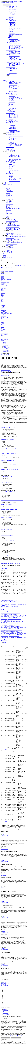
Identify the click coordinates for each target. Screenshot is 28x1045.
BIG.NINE (11, 26)
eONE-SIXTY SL (13, 9)
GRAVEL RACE (12, 108)
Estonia (2, 289)
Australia (2, 276)
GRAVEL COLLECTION (14, 181)
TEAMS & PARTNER (11, 50)
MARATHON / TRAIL (14, 86)
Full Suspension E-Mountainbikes (16, 136)
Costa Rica (3, 283)
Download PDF (4, 749)
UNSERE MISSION (13, 39)
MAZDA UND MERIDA (14, 64)
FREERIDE (11, 139)
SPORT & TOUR (13, 91)
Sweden (2, 331)
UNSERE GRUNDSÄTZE (15, 40)
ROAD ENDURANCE (14, 97)
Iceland (2, 295)
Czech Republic (4, 285)
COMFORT (11, 142)
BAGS (10, 164)
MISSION (11, 35)
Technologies (6, 350)
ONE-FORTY (12, 24)
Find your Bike (9, 74)
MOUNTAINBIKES (10, 81)
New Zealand (3, 316)
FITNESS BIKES (13, 128)
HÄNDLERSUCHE (10, 77)
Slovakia (2, 327)
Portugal (2, 322)
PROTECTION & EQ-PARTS (15, 159)
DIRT (10, 30)
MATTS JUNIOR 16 (13, 117)
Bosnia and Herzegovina (6, 279)
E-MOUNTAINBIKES (11, 134)
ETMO (10, 8)
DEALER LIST (12, 60)
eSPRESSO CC (12, 18)
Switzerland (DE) (4, 333)
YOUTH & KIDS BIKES (14, 131)
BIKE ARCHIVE (10, 122)
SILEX (10, 36)
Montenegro (3, 310)
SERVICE (8, 54)
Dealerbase (5, 1013)
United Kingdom (4, 339)
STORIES (11, 69)
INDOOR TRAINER (13, 121)
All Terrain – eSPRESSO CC (15, 145)
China (2, 280)
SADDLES (11, 158)
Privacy (5, 1011)
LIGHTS (11, 166)
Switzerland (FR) (4, 334)
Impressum (5, 1010)
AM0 (4, 642)
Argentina (3, 274)
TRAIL (10, 87)
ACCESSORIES (9, 161)
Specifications (6, 343)
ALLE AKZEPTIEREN (5, 1038)
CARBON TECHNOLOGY (15, 43)
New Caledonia (4, 314)
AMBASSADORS (13, 52)
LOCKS (10, 172)
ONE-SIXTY (12, 22)
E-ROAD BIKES (10, 147)
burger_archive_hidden (11, 71)
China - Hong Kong (5, 282)
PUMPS (10, 168)
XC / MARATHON (13, 85)
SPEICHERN (22, 1043)
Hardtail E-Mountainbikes (14, 141)
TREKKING (9, 110)
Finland (2, 290)
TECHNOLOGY (10, 42)
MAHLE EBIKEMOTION (15, 48)
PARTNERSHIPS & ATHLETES (16, 53)
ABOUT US (9, 37)
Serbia (2, 324)
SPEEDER (11, 104)
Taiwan (2, 335)
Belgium (2, 278)
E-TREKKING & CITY (11, 143)
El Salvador (3, 288)
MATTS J (11, 119)
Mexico (2, 308)
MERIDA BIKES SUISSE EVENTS (17, 63)
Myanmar (3, 311)
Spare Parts (5, 348)
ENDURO (11, 90)
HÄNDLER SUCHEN (6, 371)
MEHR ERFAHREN (5, 370)
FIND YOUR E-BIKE (11, 150)
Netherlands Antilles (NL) (6, 313)
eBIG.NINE (11, 16)
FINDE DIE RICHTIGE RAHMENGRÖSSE (14, 56)
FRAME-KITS (12, 102)
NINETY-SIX (12, 25)
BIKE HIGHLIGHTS (11, 19)
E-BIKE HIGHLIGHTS (11, 6)
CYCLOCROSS (12, 126)
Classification (6, 351)
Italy (1, 300)
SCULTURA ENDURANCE (15, 34)
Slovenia (2, 328)
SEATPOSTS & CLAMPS (14, 156)
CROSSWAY (12, 111)
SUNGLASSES (12, 179)
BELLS (10, 167)
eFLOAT (11, 12)
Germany (3, 293)
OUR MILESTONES (13, 41)
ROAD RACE (12, 96)
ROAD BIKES (9, 93)
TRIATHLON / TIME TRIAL (15, 98)
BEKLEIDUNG (9, 173)
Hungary (2, 294)
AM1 (4, 643)
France (2, 291)
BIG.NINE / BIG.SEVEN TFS (15, 28)
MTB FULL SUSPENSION (15, 82)
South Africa (3, 329)
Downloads (5, 346)
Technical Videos (7, 347)
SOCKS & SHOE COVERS (15, 178)
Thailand (2, 336)
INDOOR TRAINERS (11, 120)
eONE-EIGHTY (12, 11)
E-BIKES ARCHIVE (10, 149)
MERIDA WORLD (10, 67)
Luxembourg (3, 306)
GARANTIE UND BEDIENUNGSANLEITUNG (15, 59)
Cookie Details (4, 1039)
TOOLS (10, 171)
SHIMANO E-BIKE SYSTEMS (16, 47)
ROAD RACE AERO (13, 94)
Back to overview (4, 835)
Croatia (2, 284)
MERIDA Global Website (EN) (7, 271)
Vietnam (2, 340)
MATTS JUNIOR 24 (13, 115)
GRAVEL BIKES (13, 127)
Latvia (2, 304)
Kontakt (5, 1009)
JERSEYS (11, 175)
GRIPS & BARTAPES (14, 155)
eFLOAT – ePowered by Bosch (15, 144)
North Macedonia (4, 317)
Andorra (2, 273)
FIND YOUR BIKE (10, 132)
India (2, 296)
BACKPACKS (12, 162)
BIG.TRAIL (11, 29)
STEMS (10, 154)
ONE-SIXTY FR (12, 23)
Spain (2, 330)
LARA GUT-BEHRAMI (14, 51)
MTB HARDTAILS (13, 83)
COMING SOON (13, 73)
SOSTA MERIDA (13, 65)
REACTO (11, 31)
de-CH (4, 255)
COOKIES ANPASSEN (15, 1038)
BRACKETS (12, 165)
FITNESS (8, 103)
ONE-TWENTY (12, 20)
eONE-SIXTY (12, 13)
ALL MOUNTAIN (13, 88)
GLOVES (11, 177)
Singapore (3, 325)
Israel (2, 299)
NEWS (4, 182)
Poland (2, 321)
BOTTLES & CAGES (14, 170)
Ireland (2, 297)
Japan (2, 301)
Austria (2, 277)
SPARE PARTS (12, 160)
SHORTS (11, 176)
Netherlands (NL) (4, 312)
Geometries (5, 345)
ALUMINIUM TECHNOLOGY (16, 45)
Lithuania (3, 305)
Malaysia (2, 307)
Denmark (3, 287)
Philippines (3, 319)
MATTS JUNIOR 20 (13, 116)
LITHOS (11, 7)
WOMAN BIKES (13, 130)
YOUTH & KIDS (10, 113)
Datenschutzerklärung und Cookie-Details (15, 1035)
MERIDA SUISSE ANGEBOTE (13, 62)
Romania (2, 323)
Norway (2, 318)
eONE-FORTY (12, 14)
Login (7, 76)
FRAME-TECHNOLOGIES (15, 46)
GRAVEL (8, 105)
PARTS (7, 153)
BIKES (4, 80)
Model (4, 342)
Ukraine (2, 338)
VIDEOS (11, 70)
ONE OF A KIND (13, 68)
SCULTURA (12, 33)
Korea (2, 302)
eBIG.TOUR (11, 17)
